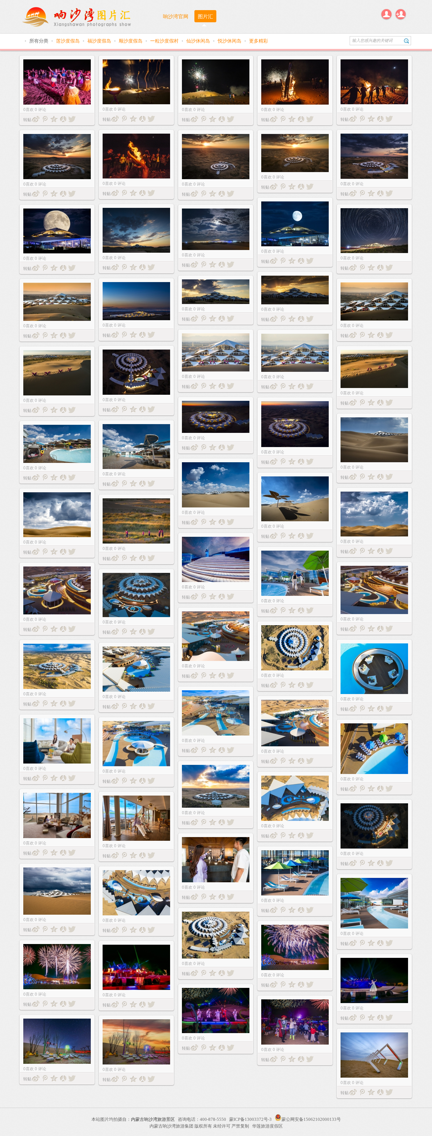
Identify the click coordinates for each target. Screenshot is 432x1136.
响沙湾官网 (175, 16)
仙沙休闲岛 (198, 40)
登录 (386, 14)
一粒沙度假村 (165, 40)
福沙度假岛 (99, 40)
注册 (401, 14)
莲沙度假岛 (68, 40)
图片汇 (205, 16)
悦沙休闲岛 (230, 40)
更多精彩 (258, 40)
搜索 (406, 41)
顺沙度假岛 (131, 40)
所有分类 (39, 40)
